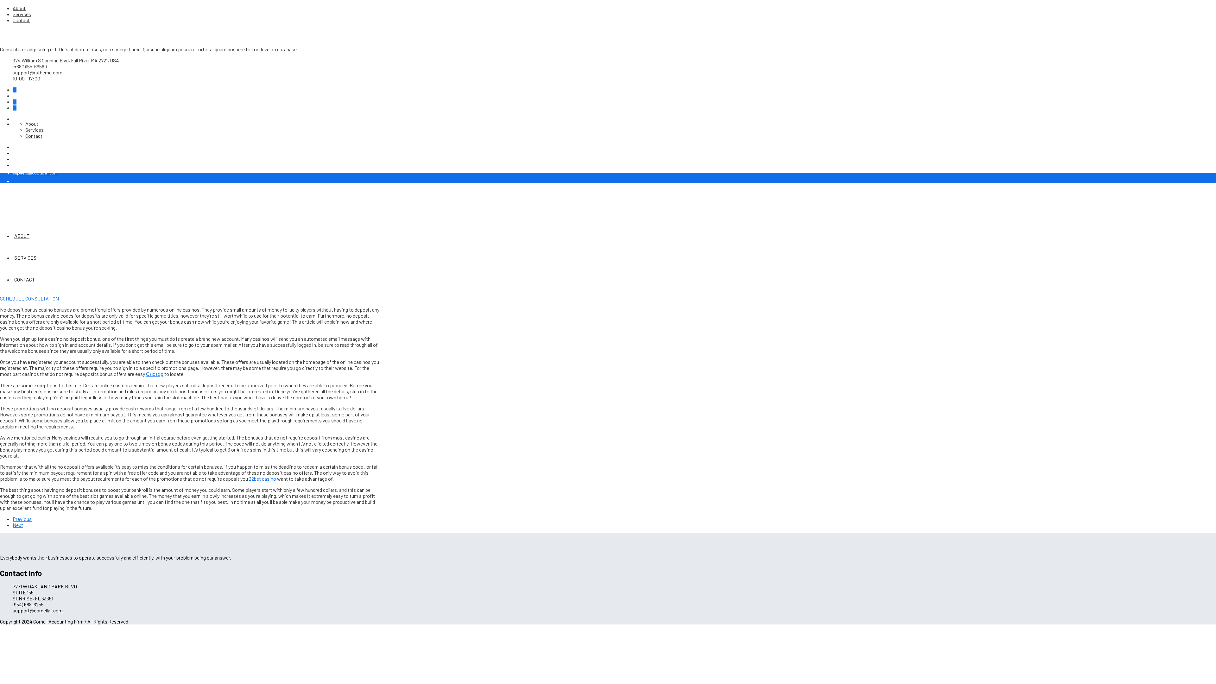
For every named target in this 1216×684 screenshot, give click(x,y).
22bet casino (262, 479)
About (19, 8)
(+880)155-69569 (30, 66)
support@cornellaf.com (38, 610)
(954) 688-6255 (29, 172)
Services (22, 14)
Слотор (154, 374)
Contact (21, 20)
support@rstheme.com (37, 72)
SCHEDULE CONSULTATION (29, 298)
